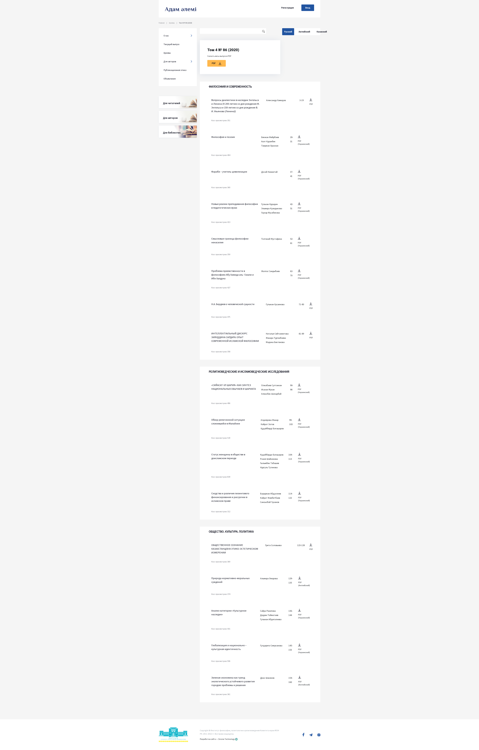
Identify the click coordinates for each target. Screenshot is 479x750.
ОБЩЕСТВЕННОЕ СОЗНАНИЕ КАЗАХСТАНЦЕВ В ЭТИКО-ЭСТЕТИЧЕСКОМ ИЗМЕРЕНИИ (234, 548)
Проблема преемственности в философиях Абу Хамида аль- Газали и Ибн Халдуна (232, 274)
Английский (304, 31)
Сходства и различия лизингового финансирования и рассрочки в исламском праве (230, 497)
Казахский (322, 31)
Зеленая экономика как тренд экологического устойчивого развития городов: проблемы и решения (233, 681)
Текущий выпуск (172, 44)
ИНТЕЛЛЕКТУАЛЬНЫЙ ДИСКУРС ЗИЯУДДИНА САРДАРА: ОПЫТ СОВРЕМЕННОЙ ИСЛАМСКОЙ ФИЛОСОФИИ (235, 337)
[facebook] (303, 734)
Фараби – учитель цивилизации (229, 171)
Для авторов (170, 117)
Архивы (172, 23)
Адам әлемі (180, 9)
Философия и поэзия (223, 136)
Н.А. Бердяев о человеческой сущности (232, 304)
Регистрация (287, 7)
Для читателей (171, 103)
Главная (162, 23)
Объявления (170, 78)
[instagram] (318, 734)
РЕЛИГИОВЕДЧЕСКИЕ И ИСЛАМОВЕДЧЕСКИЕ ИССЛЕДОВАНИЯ (249, 372)
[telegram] (310, 734)
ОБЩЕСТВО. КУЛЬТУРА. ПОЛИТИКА (231, 531)
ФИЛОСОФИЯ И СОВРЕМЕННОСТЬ (230, 86)
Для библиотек (171, 132)
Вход (307, 7)
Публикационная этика (175, 70)
